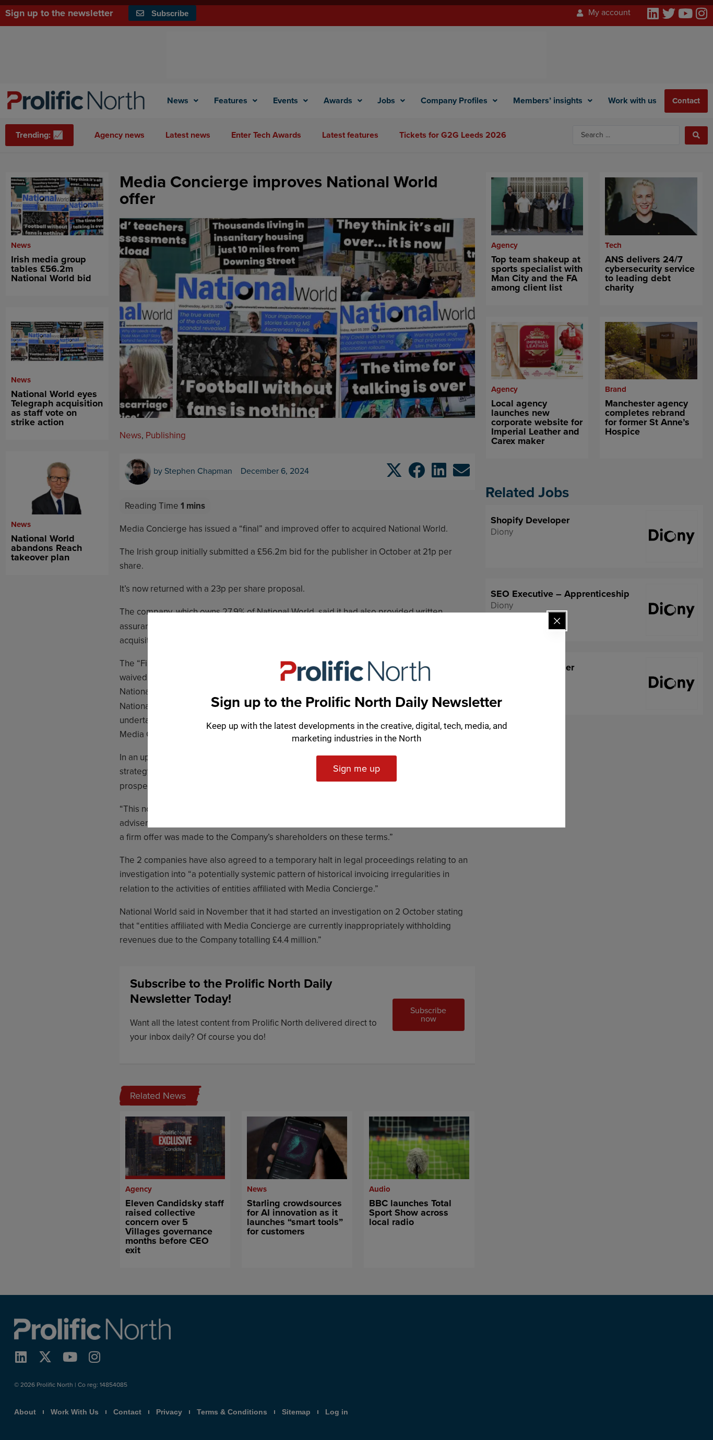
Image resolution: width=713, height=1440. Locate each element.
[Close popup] (557, 621)
